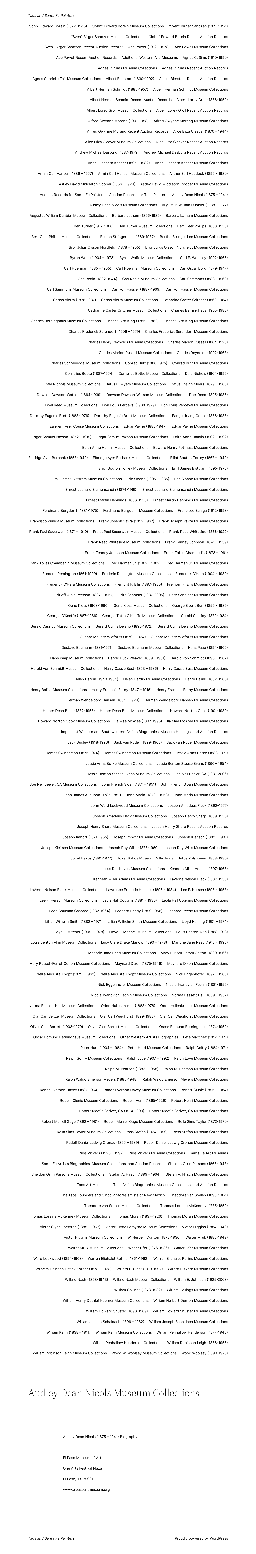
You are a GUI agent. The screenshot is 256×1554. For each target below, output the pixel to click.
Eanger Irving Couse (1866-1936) (200, 416)
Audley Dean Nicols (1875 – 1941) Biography (100, 1437)
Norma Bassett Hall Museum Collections (62, 1006)
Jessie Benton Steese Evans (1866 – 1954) (192, 763)
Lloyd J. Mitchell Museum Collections (140, 932)
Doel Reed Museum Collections (71, 405)
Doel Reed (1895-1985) (208, 395)
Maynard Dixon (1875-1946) (138, 963)
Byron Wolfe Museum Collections (147, 258)
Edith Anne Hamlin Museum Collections (115, 447)
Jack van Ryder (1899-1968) (138, 742)
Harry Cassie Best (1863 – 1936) (131, 668)
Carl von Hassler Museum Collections (196, 289)
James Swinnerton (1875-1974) (72, 753)
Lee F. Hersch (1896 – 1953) (204, 890)
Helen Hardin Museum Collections (151, 679)
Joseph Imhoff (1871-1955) (85, 837)
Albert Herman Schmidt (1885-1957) (117, 89)
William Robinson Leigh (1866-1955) (197, 1343)
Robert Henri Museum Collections (199, 1100)
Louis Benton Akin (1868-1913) (202, 932)
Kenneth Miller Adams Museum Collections (129, 879)
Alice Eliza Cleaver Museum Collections (118, 142)
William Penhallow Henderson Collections (127, 1343)
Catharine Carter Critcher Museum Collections (127, 310)
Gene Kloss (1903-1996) (88, 605)
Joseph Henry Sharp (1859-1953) (200, 816)
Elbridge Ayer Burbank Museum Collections (129, 458)
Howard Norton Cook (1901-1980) (199, 711)
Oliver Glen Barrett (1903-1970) (56, 1027)
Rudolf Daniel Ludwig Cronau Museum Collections (186, 1142)
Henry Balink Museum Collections (58, 690)
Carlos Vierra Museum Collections (129, 300)
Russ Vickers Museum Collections (157, 1153)
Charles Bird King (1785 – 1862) (132, 321)
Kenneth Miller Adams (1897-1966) (199, 869)
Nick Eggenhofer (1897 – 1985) (202, 974)
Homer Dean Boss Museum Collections (132, 711)
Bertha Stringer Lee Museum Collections (194, 237)
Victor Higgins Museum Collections (93, 1237)
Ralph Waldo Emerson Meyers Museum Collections (185, 1079)
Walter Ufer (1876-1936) (148, 1248)
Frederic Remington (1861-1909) (69, 574)
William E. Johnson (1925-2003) (201, 1279)
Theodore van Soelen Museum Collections (119, 1206)
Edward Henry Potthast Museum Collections (190, 447)
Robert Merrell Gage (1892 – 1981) (70, 1121)
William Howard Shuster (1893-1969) (117, 1311)
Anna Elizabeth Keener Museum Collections (191, 163)
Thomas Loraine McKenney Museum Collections (69, 1216)
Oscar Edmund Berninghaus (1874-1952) (193, 1027)
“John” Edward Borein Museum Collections (128, 26)
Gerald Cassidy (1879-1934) (204, 616)
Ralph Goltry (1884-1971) (207, 1048)
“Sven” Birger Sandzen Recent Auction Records (83, 47)
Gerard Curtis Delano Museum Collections (192, 626)
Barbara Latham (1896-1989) (136, 215)
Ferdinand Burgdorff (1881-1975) (70, 510)
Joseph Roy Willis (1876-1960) (133, 848)
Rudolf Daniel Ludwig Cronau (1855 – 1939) (102, 1142)
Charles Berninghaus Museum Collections (66, 321)
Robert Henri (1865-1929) (144, 1100)
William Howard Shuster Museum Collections (190, 1311)
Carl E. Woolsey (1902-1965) (204, 258)
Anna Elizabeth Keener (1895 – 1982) (119, 163)
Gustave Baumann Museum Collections (150, 647)
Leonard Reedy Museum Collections (197, 911)
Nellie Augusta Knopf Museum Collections (135, 974)
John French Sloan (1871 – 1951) (129, 784)
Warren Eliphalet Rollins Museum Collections (190, 1258)
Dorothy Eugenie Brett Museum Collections (130, 416)
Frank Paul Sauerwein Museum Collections (128, 532)
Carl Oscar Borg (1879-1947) (203, 268)
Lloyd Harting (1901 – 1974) (205, 921)
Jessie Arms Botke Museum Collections (118, 763)
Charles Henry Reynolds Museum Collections (125, 342)
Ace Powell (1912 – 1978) (149, 47)
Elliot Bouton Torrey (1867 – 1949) (199, 458)
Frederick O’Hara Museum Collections (78, 584)
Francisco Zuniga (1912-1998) (203, 510)
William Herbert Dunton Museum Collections (190, 1300)
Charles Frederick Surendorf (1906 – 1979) (104, 331)
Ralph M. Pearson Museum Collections (195, 1069)
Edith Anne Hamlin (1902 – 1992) (200, 437)
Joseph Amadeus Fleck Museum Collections (130, 816)
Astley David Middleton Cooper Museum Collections (184, 184)
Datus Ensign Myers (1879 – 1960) (199, 384)
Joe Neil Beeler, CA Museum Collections (63, 784)
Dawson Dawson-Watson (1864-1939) (69, 395)
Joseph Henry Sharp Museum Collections (112, 826)
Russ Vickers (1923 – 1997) (101, 1153)
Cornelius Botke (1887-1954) (89, 373)
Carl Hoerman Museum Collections (145, 268)
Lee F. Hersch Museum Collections (69, 900)
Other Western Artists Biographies (149, 1037)
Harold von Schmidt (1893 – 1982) (199, 658)
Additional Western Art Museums (149, 57)
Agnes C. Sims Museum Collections (127, 68)
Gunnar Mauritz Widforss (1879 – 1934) (113, 637)
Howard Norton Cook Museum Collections (74, 721)
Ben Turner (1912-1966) (94, 226)
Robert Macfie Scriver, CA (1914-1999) (111, 1111)
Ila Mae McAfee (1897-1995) (138, 721)
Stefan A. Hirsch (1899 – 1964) (135, 1174)
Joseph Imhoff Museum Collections (143, 837)
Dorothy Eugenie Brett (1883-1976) (59, 416)
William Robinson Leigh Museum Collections (70, 1353)
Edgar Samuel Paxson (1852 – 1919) (62, 437)
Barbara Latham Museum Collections (197, 215)
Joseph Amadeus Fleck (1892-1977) (198, 805)
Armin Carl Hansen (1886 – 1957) (65, 173)
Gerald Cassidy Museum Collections (60, 626)
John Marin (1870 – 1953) (147, 795)
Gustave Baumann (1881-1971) (87, 647)
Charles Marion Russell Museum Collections (135, 353)
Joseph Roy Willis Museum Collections (196, 848)
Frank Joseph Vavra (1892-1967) (126, 521)
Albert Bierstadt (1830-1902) (130, 79)
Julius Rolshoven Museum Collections (133, 869)
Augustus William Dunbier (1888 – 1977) (195, 205)
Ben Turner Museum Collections (145, 226)
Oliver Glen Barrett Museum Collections (121, 1027)
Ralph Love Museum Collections (201, 1058)
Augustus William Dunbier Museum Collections (68, 215)
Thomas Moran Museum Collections (197, 1216)
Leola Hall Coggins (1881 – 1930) (129, 900)
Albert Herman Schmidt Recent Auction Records (131, 100)
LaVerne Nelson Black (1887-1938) (199, 879)
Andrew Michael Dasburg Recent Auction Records (186, 152)
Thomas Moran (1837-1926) (138, 1216)
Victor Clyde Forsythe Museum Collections (141, 1227)
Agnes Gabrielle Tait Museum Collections (66, 79)
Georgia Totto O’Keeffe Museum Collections (139, 616)
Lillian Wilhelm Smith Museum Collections (142, 921)
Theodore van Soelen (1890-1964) (199, 1195)
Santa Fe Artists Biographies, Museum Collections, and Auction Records (102, 1164)
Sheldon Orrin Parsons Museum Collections (67, 1174)
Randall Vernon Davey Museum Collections (140, 1090)
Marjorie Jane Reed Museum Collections (122, 953)
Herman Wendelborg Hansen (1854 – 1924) (103, 700)
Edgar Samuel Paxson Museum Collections (132, 437)
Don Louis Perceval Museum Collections (194, 405)
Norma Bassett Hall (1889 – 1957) (200, 995)
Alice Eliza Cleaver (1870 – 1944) (200, 131)
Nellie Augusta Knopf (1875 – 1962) (66, 974)
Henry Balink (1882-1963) (206, 679)
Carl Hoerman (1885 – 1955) (87, 268)
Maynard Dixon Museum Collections (197, 963)
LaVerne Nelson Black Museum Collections (65, 890)
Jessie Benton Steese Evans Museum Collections (128, 774)
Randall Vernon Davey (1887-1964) (69, 1090)
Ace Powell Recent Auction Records (86, 57)
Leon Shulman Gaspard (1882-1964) (79, 911)
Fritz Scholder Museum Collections (198, 595)
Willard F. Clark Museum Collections (198, 1269)
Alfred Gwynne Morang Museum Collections (191, 121)
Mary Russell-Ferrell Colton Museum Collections (69, 963)
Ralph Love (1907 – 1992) (148, 1058)
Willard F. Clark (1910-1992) (140, 1269)
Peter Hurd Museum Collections (154, 1048)
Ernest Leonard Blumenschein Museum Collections (185, 489)
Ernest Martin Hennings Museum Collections (190, 500)
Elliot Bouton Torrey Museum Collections (132, 468)
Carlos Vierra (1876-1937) (74, 300)
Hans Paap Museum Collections (76, 658)
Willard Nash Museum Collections (141, 1279)
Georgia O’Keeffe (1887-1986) (72, 616)
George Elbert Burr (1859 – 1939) (200, 605)
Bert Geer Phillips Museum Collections (63, 237)
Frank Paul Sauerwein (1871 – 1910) (58, 532)
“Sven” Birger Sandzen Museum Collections (107, 37)
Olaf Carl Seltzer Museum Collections (64, 1016)
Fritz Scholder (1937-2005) (141, 595)
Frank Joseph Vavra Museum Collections (193, 521)
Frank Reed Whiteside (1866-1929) (198, 532)
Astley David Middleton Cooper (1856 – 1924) (97, 184)
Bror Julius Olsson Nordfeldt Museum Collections (186, 247)
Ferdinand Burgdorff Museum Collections (138, 510)
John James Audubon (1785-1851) (92, 795)
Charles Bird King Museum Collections (196, 321)
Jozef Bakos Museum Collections (145, 858)
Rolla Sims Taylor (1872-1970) (203, 1121)
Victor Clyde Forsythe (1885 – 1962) (70, 1227)
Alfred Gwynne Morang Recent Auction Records (127, 131)
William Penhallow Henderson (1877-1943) (192, 1332)
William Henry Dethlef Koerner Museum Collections (106, 1300)
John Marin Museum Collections (201, 795)
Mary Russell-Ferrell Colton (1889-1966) (194, 953)
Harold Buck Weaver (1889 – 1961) (137, 658)
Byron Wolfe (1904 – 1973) (92, 258)
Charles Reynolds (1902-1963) (202, 353)
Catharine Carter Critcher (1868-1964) (195, 300)
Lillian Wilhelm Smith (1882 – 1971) (74, 921)
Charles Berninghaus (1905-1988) (199, 310)
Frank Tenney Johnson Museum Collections (122, 553)
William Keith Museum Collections (123, 1332)
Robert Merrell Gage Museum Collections (138, 1121)
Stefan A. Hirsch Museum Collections (197, 1174)
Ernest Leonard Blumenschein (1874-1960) (101, 489)
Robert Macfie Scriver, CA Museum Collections (188, 1111)
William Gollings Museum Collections (197, 1290)
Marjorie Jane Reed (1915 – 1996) (200, 942)
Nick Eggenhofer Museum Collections (129, 984)
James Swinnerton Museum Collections (137, 753)
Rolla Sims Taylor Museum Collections (89, 1132)
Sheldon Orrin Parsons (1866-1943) (198, 1164)
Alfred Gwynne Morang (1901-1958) (118, 121)
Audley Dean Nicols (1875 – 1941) (200, 195)
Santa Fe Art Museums (209, 1153)
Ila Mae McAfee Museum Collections (197, 721)
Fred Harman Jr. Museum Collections (197, 563)
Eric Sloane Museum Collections (201, 479)
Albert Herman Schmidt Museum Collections (190, 89)
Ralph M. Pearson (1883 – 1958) (132, 1069)
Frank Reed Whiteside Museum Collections (124, 542)
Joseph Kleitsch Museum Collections (72, 848)
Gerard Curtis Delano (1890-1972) (124, 626)
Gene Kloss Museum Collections (140, 605)
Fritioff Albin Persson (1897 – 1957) (84, 595)
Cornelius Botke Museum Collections (149, 373)
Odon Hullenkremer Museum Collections (194, 1006)
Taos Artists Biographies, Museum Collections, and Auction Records (170, 1185)
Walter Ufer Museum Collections (201, 1248)
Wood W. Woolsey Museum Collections (144, 1353)
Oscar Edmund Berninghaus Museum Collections (74, 1037)
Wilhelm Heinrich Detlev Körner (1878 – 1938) (74, 1269)
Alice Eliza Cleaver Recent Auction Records (191, 142)
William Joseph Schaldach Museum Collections (188, 1322)
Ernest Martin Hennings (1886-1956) (117, 500)
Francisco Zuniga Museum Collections (62, 521)
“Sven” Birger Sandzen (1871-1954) (198, 26)
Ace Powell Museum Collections (201, 47)
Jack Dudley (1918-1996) (88, 742)
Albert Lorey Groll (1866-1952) (202, 100)
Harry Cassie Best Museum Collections (195, 668)
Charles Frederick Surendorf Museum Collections (186, 331)
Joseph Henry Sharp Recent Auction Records (189, 826)
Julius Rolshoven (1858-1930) (203, 858)
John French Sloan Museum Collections (194, 784)
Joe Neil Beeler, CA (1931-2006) (201, 774)
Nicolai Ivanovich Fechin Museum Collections (129, 995)
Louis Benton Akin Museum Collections (63, 942)
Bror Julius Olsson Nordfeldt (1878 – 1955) (104, 247)
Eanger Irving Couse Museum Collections (84, 426)
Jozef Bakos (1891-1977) (91, 858)
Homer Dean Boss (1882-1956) (69, 711)
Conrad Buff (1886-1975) (146, 363)
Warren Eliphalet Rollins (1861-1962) (118, 1258)
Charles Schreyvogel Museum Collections (85, 363)
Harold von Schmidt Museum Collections (65, 668)
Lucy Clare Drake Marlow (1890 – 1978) (134, 942)
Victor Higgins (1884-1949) (205, 1227)
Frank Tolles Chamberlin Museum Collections (67, 563)
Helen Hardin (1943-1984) (96, 679)
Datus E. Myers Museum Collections (135, 384)
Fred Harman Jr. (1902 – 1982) (135, 563)
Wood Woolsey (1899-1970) (204, 1353)
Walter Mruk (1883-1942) (207, 1237)
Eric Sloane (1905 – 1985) (148, 479)
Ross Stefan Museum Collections (200, 1132)
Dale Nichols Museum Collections (73, 384)
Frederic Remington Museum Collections (136, 574)
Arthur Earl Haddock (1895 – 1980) (198, 173)
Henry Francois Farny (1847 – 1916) (122, 690)
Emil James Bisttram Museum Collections (87, 479)
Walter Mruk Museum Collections (95, 1248)
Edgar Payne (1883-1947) (145, 426)
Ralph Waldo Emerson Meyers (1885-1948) (101, 1079)
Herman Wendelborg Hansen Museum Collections (186, 700)
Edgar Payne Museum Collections (200, 426)
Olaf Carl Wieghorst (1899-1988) (127, 1016)
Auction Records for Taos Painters (138, 195)
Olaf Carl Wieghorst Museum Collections (194, 1016)
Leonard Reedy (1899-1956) (139, 911)
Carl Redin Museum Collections (148, 279)
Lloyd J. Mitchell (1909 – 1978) (78, 932)
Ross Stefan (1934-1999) (146, 1132)
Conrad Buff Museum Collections (200, 363)
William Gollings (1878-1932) (138, 1290)
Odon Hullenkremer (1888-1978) (128, 1006)
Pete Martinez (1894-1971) (205, 1037)
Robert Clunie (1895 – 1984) (204, 1090)
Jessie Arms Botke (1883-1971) (202, 753)
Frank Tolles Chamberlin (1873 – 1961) (196, 553)
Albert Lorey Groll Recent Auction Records (192, 110)
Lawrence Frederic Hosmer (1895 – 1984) (141, 890)
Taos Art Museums (92, 1185)
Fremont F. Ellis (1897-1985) (138, 584)
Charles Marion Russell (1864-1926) (198, 342)
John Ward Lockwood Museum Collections (127, 805)
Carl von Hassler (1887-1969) (136, 289)
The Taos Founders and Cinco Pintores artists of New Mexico (113, 1195)
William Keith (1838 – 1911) (68, 1332)
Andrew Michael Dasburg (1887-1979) (107, 152)
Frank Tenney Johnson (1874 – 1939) (196, 542)
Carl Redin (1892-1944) (97, 279)
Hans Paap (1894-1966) (208, 647)
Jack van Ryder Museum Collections (197, 742)
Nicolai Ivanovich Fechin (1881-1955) (197, 984)
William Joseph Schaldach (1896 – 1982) (110, 1322)
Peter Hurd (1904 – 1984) (101, 1048)
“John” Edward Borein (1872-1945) (58, 26)
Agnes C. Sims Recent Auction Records (195, 68)
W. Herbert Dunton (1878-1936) (154, 1237)
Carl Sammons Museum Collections (77, 289)
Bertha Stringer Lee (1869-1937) (127, 237)
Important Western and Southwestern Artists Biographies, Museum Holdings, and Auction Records (144, 732)
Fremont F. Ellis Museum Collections (197, 584)
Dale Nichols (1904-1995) (206, 373)
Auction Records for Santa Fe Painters (72, 195)
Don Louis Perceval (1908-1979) (129, 405)
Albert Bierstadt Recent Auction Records (193, 79)
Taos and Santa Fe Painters (51, 15)
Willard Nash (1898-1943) (86, 1279)
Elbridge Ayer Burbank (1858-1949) (58, 458)
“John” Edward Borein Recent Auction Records (188, 37)
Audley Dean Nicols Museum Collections (123, 205)
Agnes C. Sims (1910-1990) (205, 57)
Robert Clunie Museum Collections (89, 1100)
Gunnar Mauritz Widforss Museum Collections (189, 637)
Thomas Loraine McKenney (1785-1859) (194, 1206)
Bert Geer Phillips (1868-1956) (202, 226)
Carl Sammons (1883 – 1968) (203, 279)
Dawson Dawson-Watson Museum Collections (145, 395)
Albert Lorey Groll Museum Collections (119, 110)
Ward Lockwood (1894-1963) (58, 1258)
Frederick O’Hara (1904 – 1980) (201, 574)
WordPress (219, 1538)
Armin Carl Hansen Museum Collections (131, 173)
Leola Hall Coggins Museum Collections (195, 900)
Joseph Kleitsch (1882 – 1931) (203, 837)
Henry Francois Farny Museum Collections (192, 690)
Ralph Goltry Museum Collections (94, 1058)
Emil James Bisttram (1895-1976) (200, 468)
